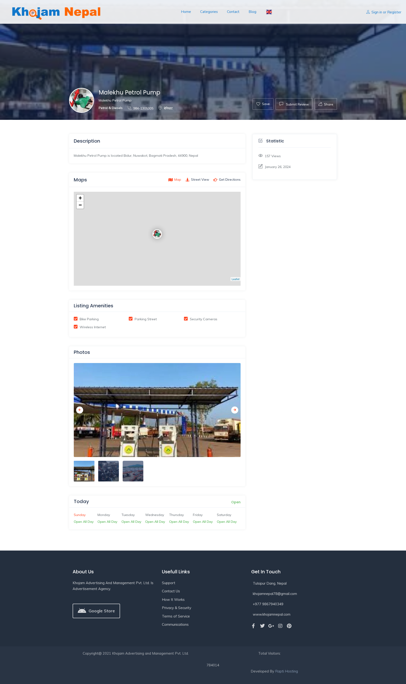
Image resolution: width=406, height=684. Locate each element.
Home (186, 11)
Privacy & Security (176, 608)
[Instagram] (280, 626)
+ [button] (80, 198)
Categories (209, 11)
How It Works (173, 599)
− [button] (80, 205)
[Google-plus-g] (271, 626)
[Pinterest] (289, 626)
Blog (252, 11)
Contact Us (171, 591)
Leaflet (235, 279)
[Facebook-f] (253, 626)
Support (168, 583)
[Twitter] (262, 626)
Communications (175, 624)
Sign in (376, 12)
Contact (233, 11)
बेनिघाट (168, 108)
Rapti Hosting (286, 671)
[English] (268, 12)
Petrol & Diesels (111, 108)
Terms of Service (176, 616)
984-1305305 (143, 108)
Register (394, 12)
